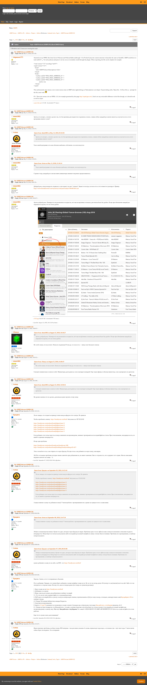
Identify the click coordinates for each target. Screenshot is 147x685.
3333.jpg (36, 318)
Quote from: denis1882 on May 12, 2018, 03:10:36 (49, 133)
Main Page (61, 2)
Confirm (141, 681)
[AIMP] (12, 154)
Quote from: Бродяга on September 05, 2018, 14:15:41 (50, 470)
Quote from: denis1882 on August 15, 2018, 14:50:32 (50, 385)
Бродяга (16, 415)
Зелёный (50, 33)
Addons (76, 2)
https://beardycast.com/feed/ (59, 419)
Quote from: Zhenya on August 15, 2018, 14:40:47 (49, 361)
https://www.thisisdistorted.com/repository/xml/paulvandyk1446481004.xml (56, 188)
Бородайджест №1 (126, 597)
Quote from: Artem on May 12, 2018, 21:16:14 (48, 163)
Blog (87, 2)
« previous (131, 36)
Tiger (57, 33)
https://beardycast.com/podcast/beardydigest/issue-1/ (49, 431)
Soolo (54, 33)
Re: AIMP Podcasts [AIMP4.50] (23, 52)
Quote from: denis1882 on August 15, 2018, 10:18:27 (50, 332)
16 (26, 40)
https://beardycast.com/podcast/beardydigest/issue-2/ (49, 429)
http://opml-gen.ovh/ (86, 96)
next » (136, 36)
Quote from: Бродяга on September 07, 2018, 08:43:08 (50, 549)
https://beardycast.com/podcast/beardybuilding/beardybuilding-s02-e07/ (55, 447)
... (14, 40)
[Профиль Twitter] (12, 427)
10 (16, 40)
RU (141, 2)
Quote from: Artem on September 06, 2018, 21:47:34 (50, 517)
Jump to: (119, 664)
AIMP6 (15, 28)
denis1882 (16, 116)
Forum (82, 2)
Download (69, 2)
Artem (15, 132)
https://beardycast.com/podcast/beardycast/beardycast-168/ (51, 445)
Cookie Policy (37, 681)
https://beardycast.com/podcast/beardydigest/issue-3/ (49, 427)
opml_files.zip (37, 103)
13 (21, 40)
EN (145, 2)
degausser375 (18, 57)
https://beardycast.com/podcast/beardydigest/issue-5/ (49, 423)
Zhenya (16, 332)
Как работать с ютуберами (104, 605)
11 (17, 40)
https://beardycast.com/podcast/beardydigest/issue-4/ (49, 425)
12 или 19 (43, 605)
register (12, 8)
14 (23, 40)
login (7, 8)
